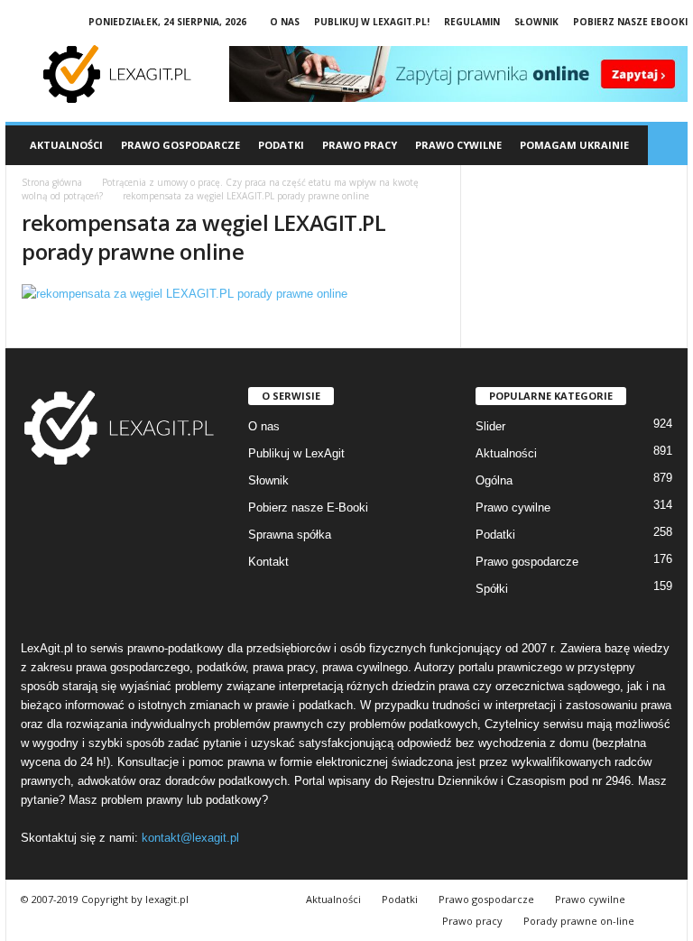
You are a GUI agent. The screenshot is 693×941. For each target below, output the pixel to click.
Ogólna (494, 480)
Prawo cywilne (513, 507)
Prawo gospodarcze (527, 561)
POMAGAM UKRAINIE (574, 145)
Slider (490, 426)
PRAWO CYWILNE (458, 145)
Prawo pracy (472, 920)
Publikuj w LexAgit (296, 453)
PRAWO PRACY (359, 145)
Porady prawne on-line (578, 920)
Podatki (495, 534)
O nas (285, 21)
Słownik (536, 21)
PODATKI (281, 145)
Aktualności (66, 145)
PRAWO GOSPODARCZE (180, 145)
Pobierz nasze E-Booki (308, 507)
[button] (668, 145)
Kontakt (268, 561)
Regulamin (472, 21)
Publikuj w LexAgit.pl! (372, 21)
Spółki (492, 588)
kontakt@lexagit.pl (190, 837)
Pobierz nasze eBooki (630, 21)
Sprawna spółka (289, 534)
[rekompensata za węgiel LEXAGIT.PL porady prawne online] (233, 293)
